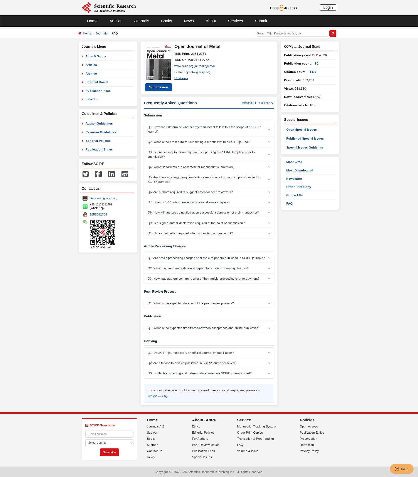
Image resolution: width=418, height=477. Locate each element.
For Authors (200, 438)
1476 (313, 72)
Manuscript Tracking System (256, 426)
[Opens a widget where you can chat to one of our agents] (402, 469)
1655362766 (98, 214)
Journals (141, 21)
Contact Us (294, 195)
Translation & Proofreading (255, 438)
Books (166, 21)
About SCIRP (204, 420)
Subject (152, 432)
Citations (181, 78)
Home (92, 21)
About (211, 21)
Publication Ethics (99, 149)
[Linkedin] (111, 174)
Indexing (92, 99)
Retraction (307, 444)
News (189, 21)
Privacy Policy (309, 451)
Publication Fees (98, 90)
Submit (261, 21)
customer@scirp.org (104, 198)
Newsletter (294, 178)
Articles (116, 21)
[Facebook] (98, 174)
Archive (91, 73)
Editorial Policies (98, 140)
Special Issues (202, 457)
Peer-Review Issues (205, 444)
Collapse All (266, 102)
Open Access (309, 426)
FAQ (289, 203)
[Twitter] (86, 174)
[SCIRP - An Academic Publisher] (109, 7)
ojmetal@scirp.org (198, 72)
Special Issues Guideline (304, 147)
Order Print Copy (298, 187)
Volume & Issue (247, 451)
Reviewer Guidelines (101, 132)
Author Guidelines (99, 123)
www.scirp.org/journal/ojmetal (194, 66)
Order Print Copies (250, 432)
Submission (158, 87)
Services (235, 21)
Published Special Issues (305, 138)
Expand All (249, 102)
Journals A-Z (155, 426)
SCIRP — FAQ (158, 396)
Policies (307, 420)
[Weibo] (124, 174)
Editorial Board (97, 82)
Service (244, 420)
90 (316, 63)
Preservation (308, 438)
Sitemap (152, 444)
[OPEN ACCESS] (283, 7)
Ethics (196, 426)
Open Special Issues (301, 129)
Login (328, 7)
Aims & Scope (96, 56)
